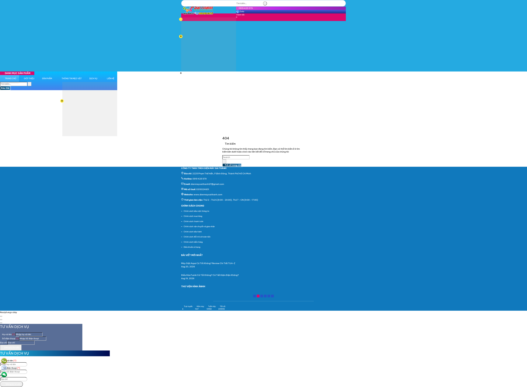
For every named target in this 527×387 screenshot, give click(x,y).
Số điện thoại (10, 338)
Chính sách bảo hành (193, 232)
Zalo (242, 11)
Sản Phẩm (47, 78)
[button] (184, 19)
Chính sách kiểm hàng (193, 242)
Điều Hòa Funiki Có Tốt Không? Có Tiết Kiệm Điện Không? (210, 275)
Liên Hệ (110, 78)
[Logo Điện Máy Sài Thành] (198, 15)
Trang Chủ (10, 78)
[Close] (1, 316)
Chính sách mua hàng (193, 216)
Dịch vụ (93, 78)
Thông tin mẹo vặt (72, 78)
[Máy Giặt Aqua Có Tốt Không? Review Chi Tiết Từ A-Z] (209, 260)
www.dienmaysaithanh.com (208, 194)
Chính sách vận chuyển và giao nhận (199, 226)
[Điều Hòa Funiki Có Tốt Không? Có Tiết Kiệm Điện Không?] (211, 271)
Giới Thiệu (29, 78)
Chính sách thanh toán (193, 221)
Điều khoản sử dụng (192, 247)
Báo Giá (5, 88)
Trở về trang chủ (232, 165)
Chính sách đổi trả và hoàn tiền (197, 237)
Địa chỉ (3, 342)
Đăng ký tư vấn (11, 347)
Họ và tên (8, 334)
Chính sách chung (192, 205)
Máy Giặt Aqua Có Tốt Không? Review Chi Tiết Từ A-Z (208, 263)
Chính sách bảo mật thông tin (196, 211)
